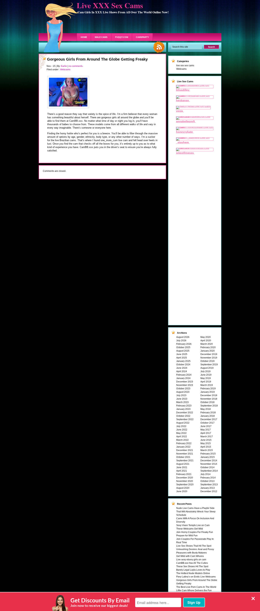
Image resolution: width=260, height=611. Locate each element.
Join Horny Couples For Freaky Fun (194, 532)
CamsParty (142, 37)
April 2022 (181, 436)
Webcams (65, 69)
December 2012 (208, 491)
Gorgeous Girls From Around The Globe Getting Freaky (97, 59)
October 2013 (207, 481)
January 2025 (183, 361)
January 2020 (207, 350)
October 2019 (207, 361)
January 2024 (183, 378)
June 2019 (205, 374)
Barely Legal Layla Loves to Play (193, 570)
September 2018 (209, 405)
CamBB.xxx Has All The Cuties (192, 563)
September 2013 (209, 484)
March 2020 (206, 344)
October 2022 (183, 416)
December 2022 (184, 412)
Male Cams (101, 37)
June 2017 (205, 426)
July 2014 (205, 474)
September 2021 (185, 460)
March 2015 (206, 450)
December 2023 (184, 381)
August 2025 (182, 350)
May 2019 (205, 378)
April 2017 (205, 433)
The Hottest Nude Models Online (193, 573)
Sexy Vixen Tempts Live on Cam (193, 525)
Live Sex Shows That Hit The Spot (193, 546)
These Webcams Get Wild (189, 528)
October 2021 (183, 457)
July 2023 (181, 395)
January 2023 (183, 409)
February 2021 (183, 474)
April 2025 (181, 357)
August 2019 (207, 368)
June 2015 (205, 440)
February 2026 (183, 344)
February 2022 (183, 443)
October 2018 (207, 402)
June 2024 (181, 368)
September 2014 (209, 470)
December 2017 (208, 419)
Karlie (64, 66)
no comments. (76, 66)
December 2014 (208, 460)
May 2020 (205, 337)
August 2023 (182, 392)
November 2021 (184, 453)
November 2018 (208, 398)
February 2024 (183, 374)
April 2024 (181, 371)
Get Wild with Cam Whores (190, 556)
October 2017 (207, 422)
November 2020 (184, 481)
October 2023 (183, 388)
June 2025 (181, 354)
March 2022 (182, 440)
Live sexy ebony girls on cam (191, 559)
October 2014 (207, 467)
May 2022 (181, 433)
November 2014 (208, 464)
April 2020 (205, 340)
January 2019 (207, 392)
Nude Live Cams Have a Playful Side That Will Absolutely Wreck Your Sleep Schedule (195, 511)
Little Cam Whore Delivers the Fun (194, 590)
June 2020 (181, 491)
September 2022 (185, 419)
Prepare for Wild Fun (187, 535)
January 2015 (207, 457)
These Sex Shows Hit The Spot (192, 566)
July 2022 (181, 426)
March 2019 (206, 385)
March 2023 (182, 402)
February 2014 (208, 477)
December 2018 (208, 395)
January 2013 (207, 488)
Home (84, 37)
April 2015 (205, 446)
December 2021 (184, 450)
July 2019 (205, 371)
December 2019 (208, 354)
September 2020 (185, 484)
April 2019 (205, 381)
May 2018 (205, 409)
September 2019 (209, 364)
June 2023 (181, 398)
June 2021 (181, 467)
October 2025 (183, 347)
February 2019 (208, 388)
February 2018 (208, 412)
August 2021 (182, 464)
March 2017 (206, 436)
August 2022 (182, 422)
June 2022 (181, 429)
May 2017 (205, 429)
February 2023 (183, 405)
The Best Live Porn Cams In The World (196, 587)
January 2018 (207, 416)
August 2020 (182, 488)
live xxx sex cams (185, 65)
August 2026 (182, 337)
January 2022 (183, 446)
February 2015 (208, 453)
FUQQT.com (121, 37)
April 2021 (181, 470)
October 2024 (183, 364)
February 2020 (208, 347)
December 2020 (184, 477)
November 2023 (184, 385)
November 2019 (208, 357)
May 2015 (205, 443)
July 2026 (181, 340)
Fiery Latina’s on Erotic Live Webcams (196, 576)
